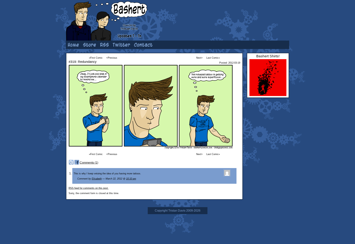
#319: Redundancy (83, 62)
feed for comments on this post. (89, 188)
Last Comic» (213, 57)
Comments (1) (89, 162)
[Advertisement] (243, 13)
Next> (199, 57)
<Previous (111, 57)
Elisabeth (97, 178)
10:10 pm (131, 178)
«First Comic (96, 57)
